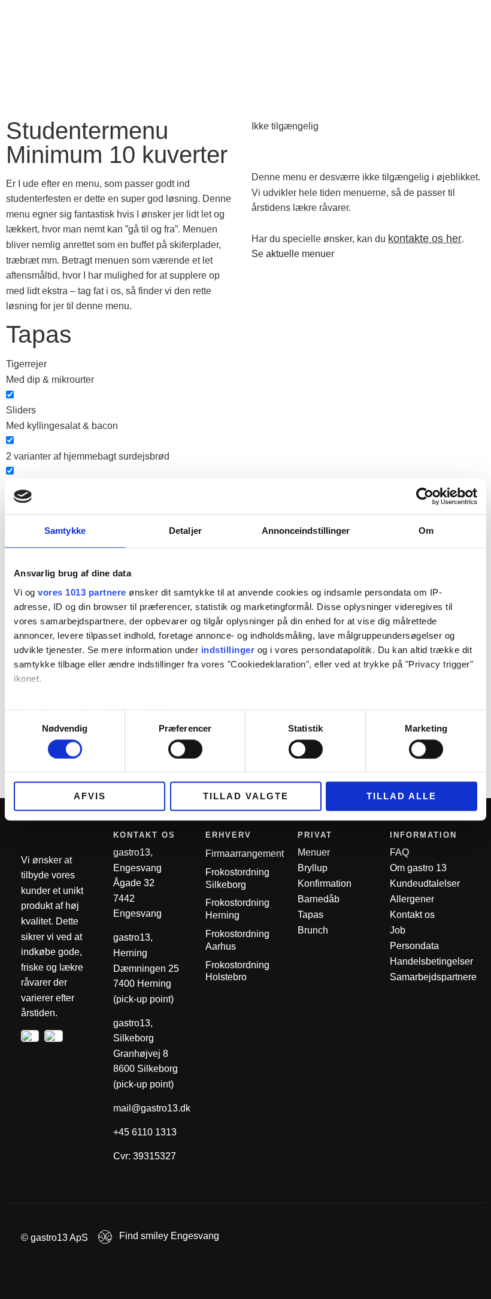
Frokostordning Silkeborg (237, 878)
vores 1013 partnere (82, 592)
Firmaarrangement (244, 853)
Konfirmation (324, 883)
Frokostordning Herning (237, 909)
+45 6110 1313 (145, 1132)
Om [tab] (426, 530)
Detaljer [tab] (185, 530)
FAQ (399, 852)
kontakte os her (425, 238)
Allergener (412, 899)
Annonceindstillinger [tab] (306, 530)
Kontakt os (412, 915)
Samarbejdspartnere (433, 977)
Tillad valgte (246, 797)
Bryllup (313, 868)
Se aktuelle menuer (292, 254)
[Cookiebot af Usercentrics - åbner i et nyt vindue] (424, 496)
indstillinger (228, 650)
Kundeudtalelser (425, 883)
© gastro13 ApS (54, 1237)
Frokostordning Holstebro (237, 971)
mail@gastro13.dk (151, 1108)
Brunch (313, 930)
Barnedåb (319, 899)
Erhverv (415, 16)
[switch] (185, 749)
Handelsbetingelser (431, 961)
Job (397, 930)
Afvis (90, 797)
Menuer (314, 852)
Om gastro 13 (418, 868)
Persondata (414, 946)
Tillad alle (401, 797)
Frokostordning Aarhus (237, 940)
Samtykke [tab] (65, 530)
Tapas (310, 915)
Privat (362, 16)
